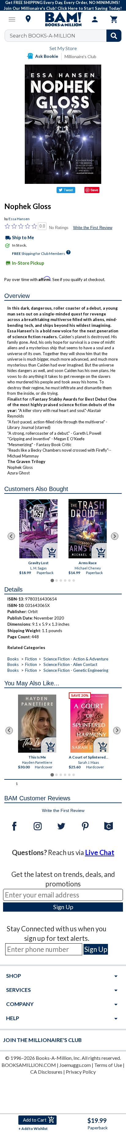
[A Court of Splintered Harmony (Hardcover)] (89, 723)
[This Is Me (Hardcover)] (37, 724)
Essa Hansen (19, 218)
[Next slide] (114, 536)
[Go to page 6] (73, 580)
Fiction (31, 658)
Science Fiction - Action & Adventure (75, 658)
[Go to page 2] (56, 580)
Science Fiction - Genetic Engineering (75, 670)
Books (13, 658)
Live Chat (99, 852)
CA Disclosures (46, 1072)
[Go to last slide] (11, 536)
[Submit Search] (113, 36)
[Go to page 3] (61, 580)
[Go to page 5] (69, 580)
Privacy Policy (81, 1072)
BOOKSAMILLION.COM (29, 1065)
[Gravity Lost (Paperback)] (38, 528)
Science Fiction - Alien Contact (70, 664)
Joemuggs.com (75, 1065)
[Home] (63, 19)
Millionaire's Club (80, 56)
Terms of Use (108, 1065)
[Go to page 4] (65, 580)
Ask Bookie (46, 56)
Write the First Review (92, 227)
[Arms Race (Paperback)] (88, 528)
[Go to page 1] (52, 580)
